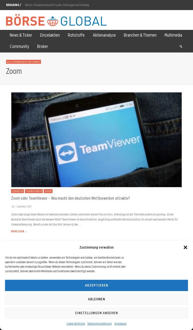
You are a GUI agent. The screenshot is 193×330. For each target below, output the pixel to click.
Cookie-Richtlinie (76, 323)
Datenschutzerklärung (99, 323)
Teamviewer (34, 191)
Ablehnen (96, 299)
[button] (185, 247)
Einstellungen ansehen (96, 313)
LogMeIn (17, 191)
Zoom (48, 191)
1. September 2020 (23, 206)
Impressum (120, 323)
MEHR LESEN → (19, 231)
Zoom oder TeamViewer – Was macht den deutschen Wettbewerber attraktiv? (70, 198)
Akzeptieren (96, 285)
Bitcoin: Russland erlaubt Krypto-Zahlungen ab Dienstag (57, 5)
